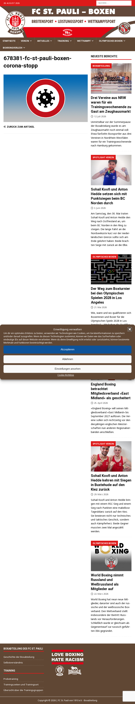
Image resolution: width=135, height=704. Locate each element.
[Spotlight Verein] (111, 170)
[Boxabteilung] (111, 78)
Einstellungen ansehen (68, 368)
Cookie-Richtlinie (65, 375)
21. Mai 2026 (100, 307)
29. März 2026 (101, 494)
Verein (25, 40)
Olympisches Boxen (111, 40)
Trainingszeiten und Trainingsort (21, 684)
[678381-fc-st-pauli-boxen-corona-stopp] (46, 119)
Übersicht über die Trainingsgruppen (23, 690)
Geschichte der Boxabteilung (19, 656)
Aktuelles (43, 40)
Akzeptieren (67, 349)
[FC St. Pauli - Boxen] (67, 35)
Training (63, 40)
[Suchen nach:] (113, 2)
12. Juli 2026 (100, 116)
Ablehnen (67, 359)
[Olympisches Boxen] (111, 269)
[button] (129, 329)
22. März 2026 (101, 593)
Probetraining (11, 678)
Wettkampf (84, 40)
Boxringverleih (12, 47)
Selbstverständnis (13, 662)
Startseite (9, 40)
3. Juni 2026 (100, 208)
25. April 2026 (101, 402)
